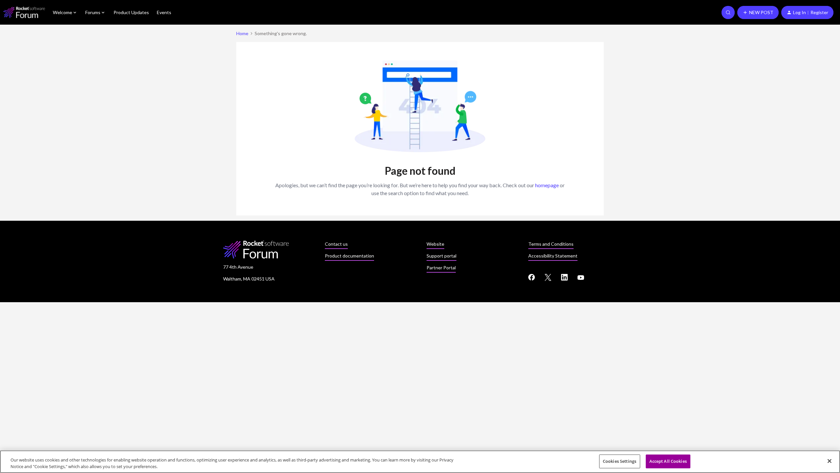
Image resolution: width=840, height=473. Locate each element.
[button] (758, 12)
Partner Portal (441, 267)
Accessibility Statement (553, 256)
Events (164, 12)
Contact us (336, 244)
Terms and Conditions (551, 244)
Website (435, 244)
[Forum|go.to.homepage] (24, 12)
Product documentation (349, 256)
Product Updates (131, 12)
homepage (547, 185)
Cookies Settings (619, 461)
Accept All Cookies (668, 461)
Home (242, 33)
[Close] (829, 461)
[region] (420, 461)
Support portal (441, 256)
